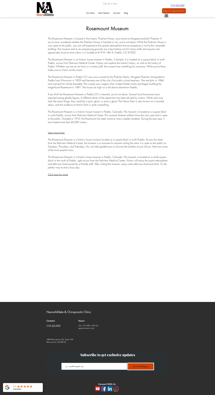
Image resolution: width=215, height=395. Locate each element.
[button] (116, 13)
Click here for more (58, 174)
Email (63, 361)
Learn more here (56, 132)
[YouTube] (97, 388)
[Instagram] (116, 388)
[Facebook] (103, 388)
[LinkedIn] (109, 388)
